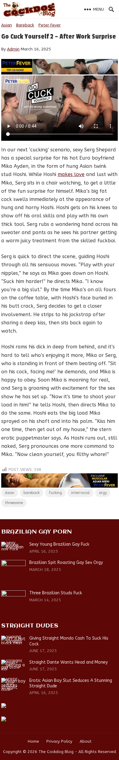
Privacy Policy (59, 741)
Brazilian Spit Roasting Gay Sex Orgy (66, 562)
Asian (6, 25)
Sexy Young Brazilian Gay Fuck (59, 544)
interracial (80, 493)
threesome (14, 503)
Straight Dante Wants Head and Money (68, 662)
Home (33, 741)
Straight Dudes (29, 626)
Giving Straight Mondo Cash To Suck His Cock (68, 641)
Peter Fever (49, 25)
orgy (103, 493)
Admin (13, 49)
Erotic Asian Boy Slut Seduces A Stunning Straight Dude (70, 683)
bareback (31, 493)
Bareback (25, 25)
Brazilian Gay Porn (36, 532)
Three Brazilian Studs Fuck (55, 593)
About (86, 741)
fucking (55, 493)
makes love (71, 174)
